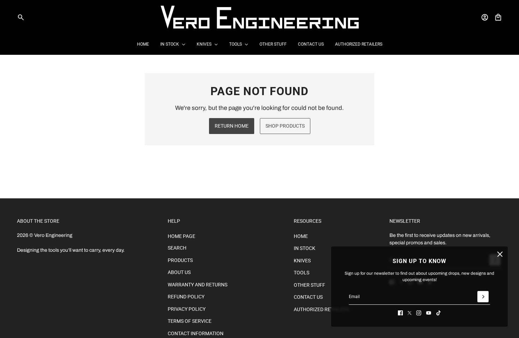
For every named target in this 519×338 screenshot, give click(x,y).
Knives (302, 260)
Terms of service (189, 321)
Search (177, 248)
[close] (499, 254)
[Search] (21, 17)
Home (301, 236)
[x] (409, 313)
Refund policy (186, 296)
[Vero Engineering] (260, 17)
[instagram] (419, 313)
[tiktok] (438, 313)
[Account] (485, 17)
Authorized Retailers (321, 309)
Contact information (195, 333)
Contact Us (308, 297)
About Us (179, 272)
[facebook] (400, 313)
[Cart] (498, 17)
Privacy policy (186, 309)
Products (180, 260)
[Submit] (483, 296)
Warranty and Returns (197, 284)
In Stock (304, 248)
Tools (301, 272)
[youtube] (428, 313)
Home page (181, 236)
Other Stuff (309, 285)
